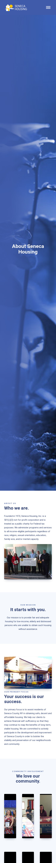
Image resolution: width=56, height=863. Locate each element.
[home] (14, 7)
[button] (48, 7)
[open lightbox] (10, 816)
